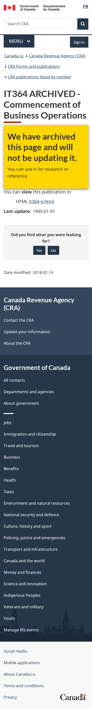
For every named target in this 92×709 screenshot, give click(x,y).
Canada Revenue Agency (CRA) (57, 56)
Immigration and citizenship (30, 434)
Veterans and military (23, 607)
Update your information (27, 331)
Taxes (9, 491)
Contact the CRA (19, 320)
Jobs (8, 422)
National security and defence (31, 514)
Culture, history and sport (28, 526)
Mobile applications (22, 662)
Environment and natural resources (37, 503)
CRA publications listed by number (39, 77)
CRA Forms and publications (34, 66)
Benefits (11, 468)
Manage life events (21, 630)
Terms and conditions (24, 685)
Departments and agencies (29, 391)
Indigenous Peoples (22, 595)
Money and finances (22, 572)
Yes (39, 250)
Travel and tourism (21, 445)
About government (21, 403)
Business (12, 457)
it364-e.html (41, 201)
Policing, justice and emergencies (35, 537)
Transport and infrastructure (31, 549)
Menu (17, 41)
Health (10, 480)
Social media (15, 651)
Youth (9, 618)
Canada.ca (13, 56)
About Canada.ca (19, 674)
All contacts (14, 380)
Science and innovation (25, 584)
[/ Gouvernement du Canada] (34, 7)
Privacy (10, 697)
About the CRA (17, 343)
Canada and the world (24, 560)
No (53, 250)
